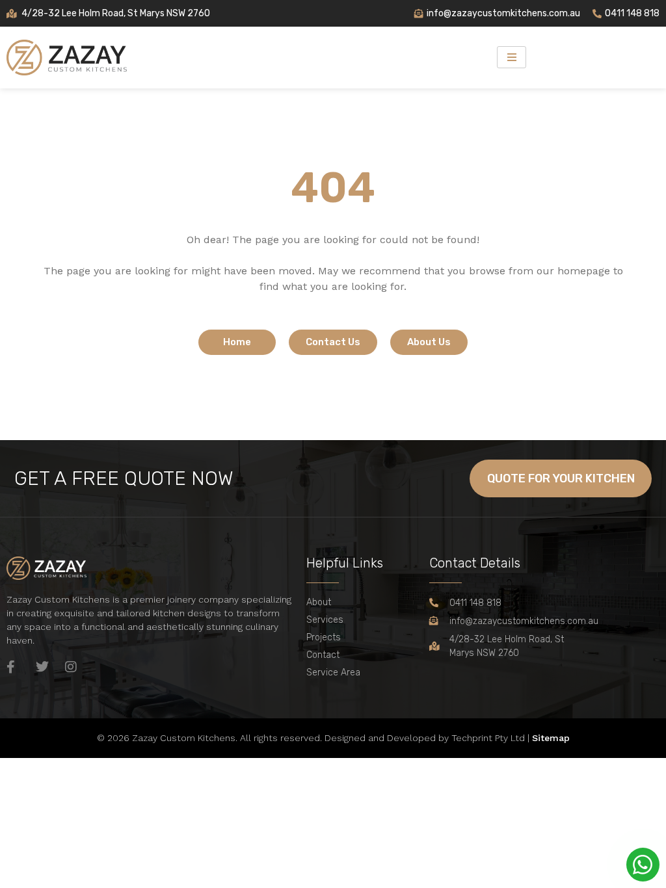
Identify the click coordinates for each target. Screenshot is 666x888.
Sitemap (551, 738)
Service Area (333, 672)
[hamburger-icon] (511, 57)
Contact (323, 654)
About (318, 602)
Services (324, 619)
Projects (323, 637)
